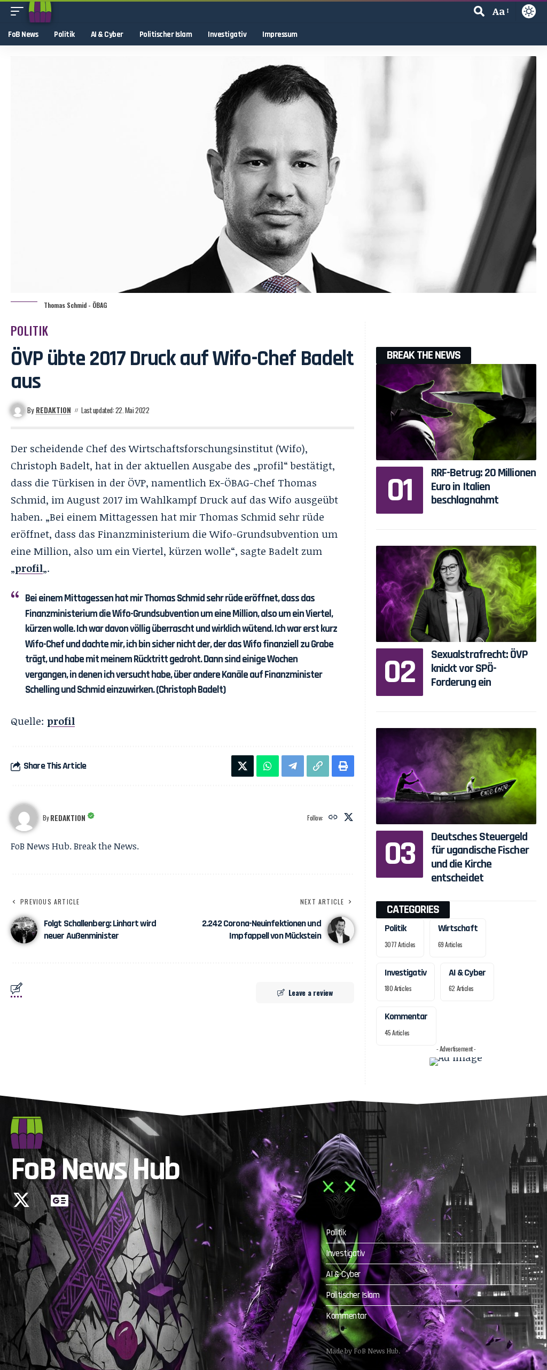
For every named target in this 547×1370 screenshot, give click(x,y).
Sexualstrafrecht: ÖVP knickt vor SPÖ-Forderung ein (479, 668)
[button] (20, 11)
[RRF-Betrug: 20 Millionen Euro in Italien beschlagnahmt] (456, 412)
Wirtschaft (458, 928)
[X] (348, 817)
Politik (30, 330)
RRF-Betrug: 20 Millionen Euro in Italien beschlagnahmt (483, 487)
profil (29, 568)
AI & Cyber (467, 972)
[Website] (333, 817)
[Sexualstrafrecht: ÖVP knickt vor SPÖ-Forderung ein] (456, 594)
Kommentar (406, 1016)
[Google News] (59, 1200)
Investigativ (405, 972)
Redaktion (53, 410)
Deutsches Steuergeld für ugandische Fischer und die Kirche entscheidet (480, 858)
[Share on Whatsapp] (267, 766)
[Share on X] (242, 766)
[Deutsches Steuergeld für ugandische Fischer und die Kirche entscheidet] (456, 776)
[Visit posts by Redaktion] (24, 817)
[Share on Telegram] (293, 766)
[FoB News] (40, 11)
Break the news (423, 355)
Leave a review (310, 992)
